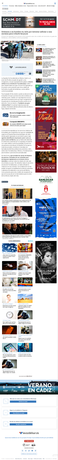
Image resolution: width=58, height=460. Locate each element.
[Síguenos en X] (22, 451)
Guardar (26, 73)
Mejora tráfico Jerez (32, 5)
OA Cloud (55, 458)
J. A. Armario (5, 204)
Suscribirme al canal (18, 413)
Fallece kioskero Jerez (20, 5)
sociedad (10, 11)
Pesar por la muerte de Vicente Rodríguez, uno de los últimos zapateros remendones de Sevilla (49, 80)
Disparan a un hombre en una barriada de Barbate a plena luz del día (49, 57)
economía (4, 11)
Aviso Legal (30, 458)
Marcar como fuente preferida (29, 453)
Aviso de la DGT (42, 5)
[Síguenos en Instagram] (26, 451)
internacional (16, 11)
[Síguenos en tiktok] (29, 451)
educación (32, 11)
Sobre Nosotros (18, 458)
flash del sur (51, 11)
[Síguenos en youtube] (32, 451)
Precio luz (11, 5)
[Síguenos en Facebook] (35, 451)
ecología (26, 11)
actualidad (4, 13)
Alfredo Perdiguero (51, 5)
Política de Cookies (38, 458)
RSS (43, 458)
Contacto (25, 458)
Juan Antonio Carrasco (8, 222)
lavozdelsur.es (20, 67)
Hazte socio (30, 441)
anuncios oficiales (43, 11)
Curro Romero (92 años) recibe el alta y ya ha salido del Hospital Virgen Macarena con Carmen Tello (16, 236)
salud (36, 11)
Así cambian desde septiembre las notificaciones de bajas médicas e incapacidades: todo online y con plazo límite (49, 64)
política (21, 11)
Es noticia (5, 5)
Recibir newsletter (21, 424)
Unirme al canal (23, 401)
